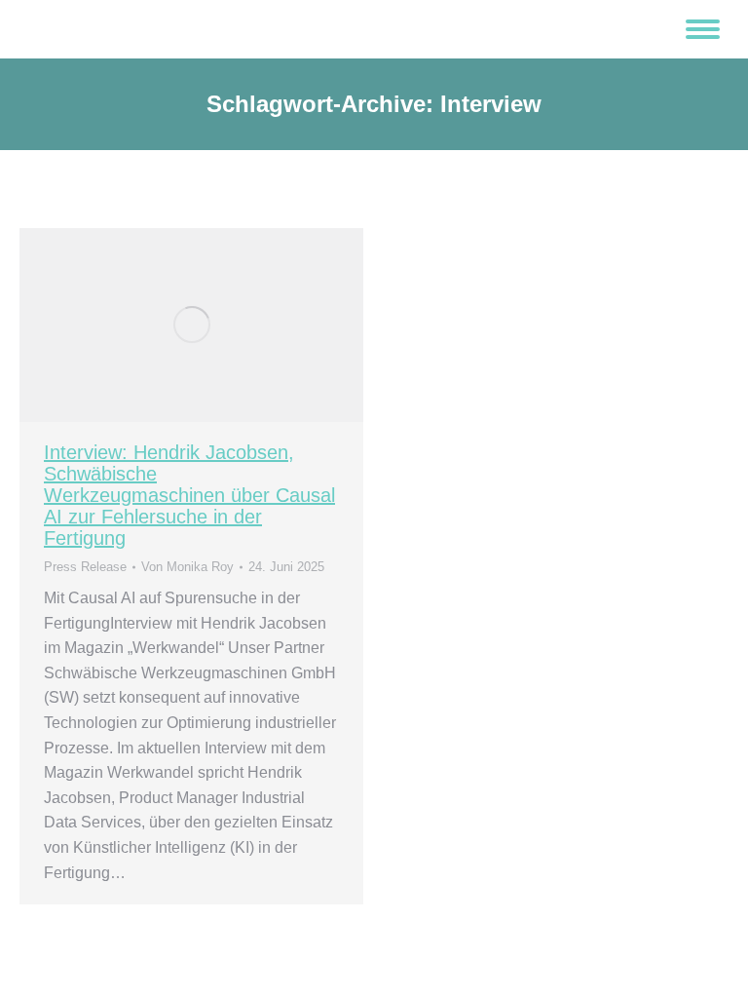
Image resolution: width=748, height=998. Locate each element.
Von (187, 566)
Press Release (85, 566)
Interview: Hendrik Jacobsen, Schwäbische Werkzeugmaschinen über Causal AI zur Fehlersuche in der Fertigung (189, 495)
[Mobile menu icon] (703, 29)
